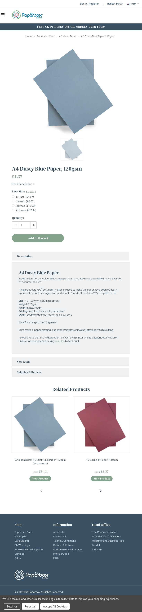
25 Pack (20, 201)
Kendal (96, 545)
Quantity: (18, 218)
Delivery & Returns (63, 545)
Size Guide (23, 362)
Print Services (61, 553)
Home (28, 36)
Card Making (22, 540)
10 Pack (20, 197)
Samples (19, 553)
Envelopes (21, 536)
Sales (18, 558)
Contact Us (59, 536)
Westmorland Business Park (108, 540)
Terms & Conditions (64, 540)
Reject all (30, 606)
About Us (58, 532)
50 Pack (20, 206)
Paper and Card (46, 36)
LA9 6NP (97, 549)
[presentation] (41, 490)
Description (24, 256)
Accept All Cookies (55, 606)
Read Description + (23, 184)
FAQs (56, 558)
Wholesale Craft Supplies (29, 549)
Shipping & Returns (29, 372)
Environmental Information (68, 549)
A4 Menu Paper (68, 36)
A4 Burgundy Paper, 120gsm (102, 459)
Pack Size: (24, 191)
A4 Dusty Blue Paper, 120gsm (97, 36)
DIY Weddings (22, 545)
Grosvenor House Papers (106, 536)
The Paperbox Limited (104, 532)
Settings (12, 606)
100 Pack (21, 210)
